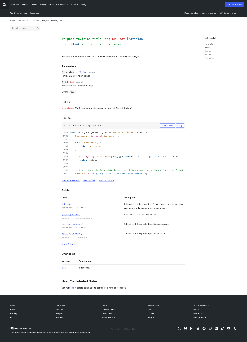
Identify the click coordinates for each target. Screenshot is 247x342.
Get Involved (153, 305)
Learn (104, 305)
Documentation (108, 309)
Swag (151, 317)
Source (208, 51)
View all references (71, 180)
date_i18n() (67, 204)
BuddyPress (199, 317)
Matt (196, 309)
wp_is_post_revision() (72, 233)
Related (208, 54)
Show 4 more (68, 244)
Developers (107, 313)
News (12, 309)
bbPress (198, 313)
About (12, 305)
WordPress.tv (109, 317)
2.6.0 (64, 267)
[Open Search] (219, 4)
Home (12, 21)
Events (150, 309)
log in (73, 287)
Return (207, 47)
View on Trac (89, 180)
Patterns (59, 317)
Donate (152, 313)
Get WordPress (235, 4)
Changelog (209, 58)
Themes (59, 309)
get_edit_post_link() (71, 214)
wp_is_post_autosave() (72, 224)
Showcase (60, 305)
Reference (23, 21)
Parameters (210, 44)
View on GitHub (106, 180)
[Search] (37, 28)
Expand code (167, 125)
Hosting (13, 313)
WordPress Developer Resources (24, 13)
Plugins (59, 313)
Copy (179, 125)
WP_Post (83, 72)
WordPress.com (201, 305)
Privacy (13, 317)
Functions (35, 21)
